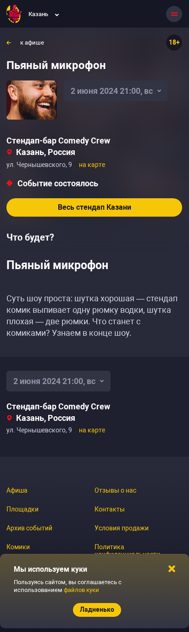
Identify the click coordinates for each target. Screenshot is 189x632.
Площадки (22, 509)
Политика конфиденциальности (127, 550)
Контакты (109, 509)
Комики (18, 547)
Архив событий (29, 528)
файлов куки (81, 589)
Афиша (17, 490)
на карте (92, 164)
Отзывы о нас (115, 490)
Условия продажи (121, 528)
